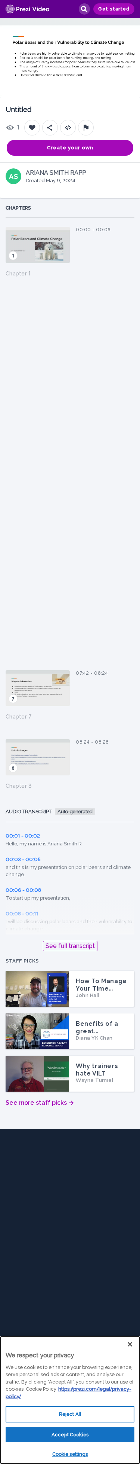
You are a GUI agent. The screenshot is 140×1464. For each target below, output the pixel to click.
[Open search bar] (84, 9)
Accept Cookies (70, 1434)
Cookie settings (70, 1454)
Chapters (18, 208)
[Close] (130, 1344)
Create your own (70, 147)
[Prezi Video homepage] (27, 9)
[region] (70, 1400)
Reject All (70, 1414)
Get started (114, 9)
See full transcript (70, 945)
